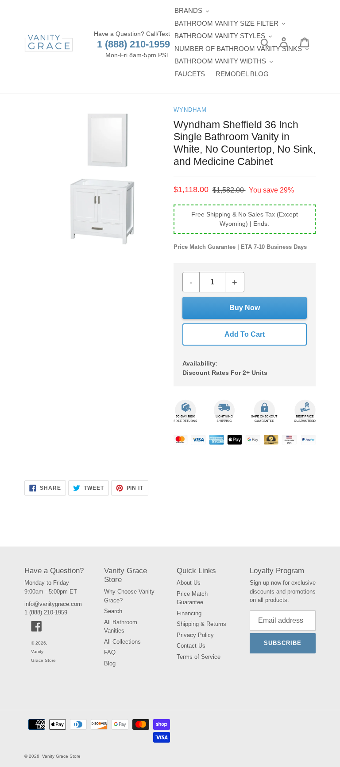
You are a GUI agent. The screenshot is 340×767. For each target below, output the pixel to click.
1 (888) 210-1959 (133, 44)
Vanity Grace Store (61, 756)
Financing (189, 613)
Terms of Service (198, 656)
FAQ (110, 652)
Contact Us (191, 645)
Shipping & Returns (201, 624)
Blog (110, 663)
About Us (189, 582)
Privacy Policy (195, 635)
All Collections (122, 641)
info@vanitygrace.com (53, 604)
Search (113, 611)
